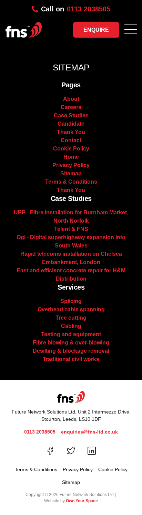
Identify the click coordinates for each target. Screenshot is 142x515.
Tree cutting (71, 318)
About (71, 99)
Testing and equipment (71, 334)
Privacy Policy (71, 165)
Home (71, 157)
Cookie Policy (71, 149)
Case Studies (71, 115)
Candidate (71, 124)
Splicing (71, 301)
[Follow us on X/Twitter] (71, 450)
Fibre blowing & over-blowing (71, 343)
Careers (71, 107)
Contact (71, 140)
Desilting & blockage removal (71, 351)
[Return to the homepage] (21, 28)
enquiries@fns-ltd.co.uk (89, 432)
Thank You (71, 132)
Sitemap (71, 173)
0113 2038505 (39, 432)
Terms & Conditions (71, 182)
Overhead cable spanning (71, 309)
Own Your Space (82, 500)
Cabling (71, 326)
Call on (75, 9)
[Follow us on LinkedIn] (91, 450)
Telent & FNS (71, 229)
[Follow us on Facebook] (50, 450)
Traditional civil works (71, 359)
